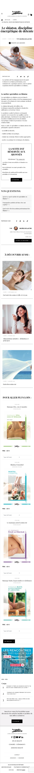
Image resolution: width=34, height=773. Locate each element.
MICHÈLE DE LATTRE (25, 39)
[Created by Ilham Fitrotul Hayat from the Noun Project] (27, 14)
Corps (4, 39)
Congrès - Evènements (17, 744)
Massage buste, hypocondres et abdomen (17, 581)
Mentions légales (6, 767)
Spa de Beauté (17, 741)
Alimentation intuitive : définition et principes (16, 340)
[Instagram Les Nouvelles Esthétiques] (14, 737)
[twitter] (21, 77)
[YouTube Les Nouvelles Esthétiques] (17, 737)
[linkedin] (24, 77)
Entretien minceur (9, 384)
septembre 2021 (12, 292)
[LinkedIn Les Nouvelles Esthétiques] (22, 737)
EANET (23, 770)
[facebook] (17, 77)
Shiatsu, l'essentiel (17, 465)
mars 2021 (11, 39)
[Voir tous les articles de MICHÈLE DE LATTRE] (16, 228)
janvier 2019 (11, 381)
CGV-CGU (11, 770)
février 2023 (11, 335)
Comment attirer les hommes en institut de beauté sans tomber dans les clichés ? (18, 686)
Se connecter (21, 159)
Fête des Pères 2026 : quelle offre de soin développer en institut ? (18, 699)
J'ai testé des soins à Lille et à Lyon (15, 295)
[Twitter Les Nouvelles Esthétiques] (19, 737)
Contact (17, 755)
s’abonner (21, 758)
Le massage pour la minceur (17, 523)
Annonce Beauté (17, 748)
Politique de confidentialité (22, 767)
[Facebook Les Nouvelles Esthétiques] (12, 737)
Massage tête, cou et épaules (17, 407)
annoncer (13, 758)
